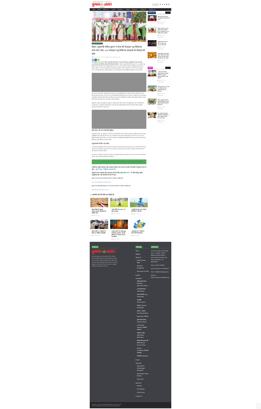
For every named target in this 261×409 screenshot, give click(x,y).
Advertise (143, 9)
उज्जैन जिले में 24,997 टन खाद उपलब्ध (118, 210)
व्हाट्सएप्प (112, 169)
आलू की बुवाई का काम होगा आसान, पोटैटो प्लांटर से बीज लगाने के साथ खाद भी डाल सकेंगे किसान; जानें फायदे (163, 56)
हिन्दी (157, 3)
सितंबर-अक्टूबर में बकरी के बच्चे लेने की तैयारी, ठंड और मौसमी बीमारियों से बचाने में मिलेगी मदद (163, 102)
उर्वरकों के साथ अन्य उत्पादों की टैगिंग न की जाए (138, 210)
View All (168, 12)
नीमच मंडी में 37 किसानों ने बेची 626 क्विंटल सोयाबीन (99, 232)
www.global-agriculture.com (100, 190)
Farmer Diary (141, 392)
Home (93, 9)
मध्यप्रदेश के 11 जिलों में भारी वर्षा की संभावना (137, 232)
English (154, 3)
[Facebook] (93, 60)
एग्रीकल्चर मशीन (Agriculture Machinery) (141, 335)
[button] (108, 9)
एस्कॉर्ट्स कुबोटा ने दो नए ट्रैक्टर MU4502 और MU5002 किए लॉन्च (163, 43)
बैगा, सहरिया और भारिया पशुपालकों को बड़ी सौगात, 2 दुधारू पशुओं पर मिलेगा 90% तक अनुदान (163, 116)
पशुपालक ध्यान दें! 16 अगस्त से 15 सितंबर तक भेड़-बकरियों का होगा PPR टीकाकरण (163, 89)
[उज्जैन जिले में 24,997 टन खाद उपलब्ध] (119, 199)
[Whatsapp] (98, 60)
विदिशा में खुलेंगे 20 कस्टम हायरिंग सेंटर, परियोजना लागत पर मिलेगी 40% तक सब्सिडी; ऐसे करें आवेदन (163, 31)
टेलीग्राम (105, 169)
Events (128, 9)
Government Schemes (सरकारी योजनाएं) (142, 327)
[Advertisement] (119, 82)
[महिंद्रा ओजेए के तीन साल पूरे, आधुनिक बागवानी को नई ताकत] (152, 20)
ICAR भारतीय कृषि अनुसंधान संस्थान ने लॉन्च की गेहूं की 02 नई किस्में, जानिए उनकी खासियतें (121, 162)
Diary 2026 (140, 379)
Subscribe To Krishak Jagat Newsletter (141, 368)
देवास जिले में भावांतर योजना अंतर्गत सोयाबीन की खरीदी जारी (99, 211)
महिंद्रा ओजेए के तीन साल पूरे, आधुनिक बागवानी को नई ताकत (164, 18)
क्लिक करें (126, 172)
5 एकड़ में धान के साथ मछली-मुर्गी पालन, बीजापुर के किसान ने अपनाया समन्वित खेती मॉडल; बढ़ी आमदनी (163, 75)
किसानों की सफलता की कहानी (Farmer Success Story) (142, 343)
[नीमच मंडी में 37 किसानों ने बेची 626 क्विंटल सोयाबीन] (99, 221)
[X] (96, 60)
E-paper (113, 9)
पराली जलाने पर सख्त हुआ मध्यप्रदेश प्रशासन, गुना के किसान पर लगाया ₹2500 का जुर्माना (119, 234)
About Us (105, 9)
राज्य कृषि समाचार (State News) (97, 43)
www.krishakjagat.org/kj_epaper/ (101, 182)
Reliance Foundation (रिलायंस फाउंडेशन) (143, 350)
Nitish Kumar (110, 57)
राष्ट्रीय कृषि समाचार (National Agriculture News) (142, 283)
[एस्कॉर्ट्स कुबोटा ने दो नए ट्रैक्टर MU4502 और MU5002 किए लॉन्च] (152, 45)
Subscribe (134, 9)
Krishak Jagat (117, 57)
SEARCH (99, 9)
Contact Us (152, 9)
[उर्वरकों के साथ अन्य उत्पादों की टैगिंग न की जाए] (139, 199)
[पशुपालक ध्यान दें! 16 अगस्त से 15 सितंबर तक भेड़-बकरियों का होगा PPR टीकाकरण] (152, 91)
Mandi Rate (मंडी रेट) (142, 316)
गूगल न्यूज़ (98, 169)
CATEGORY (120, 9)
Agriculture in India (143, 271)
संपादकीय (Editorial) (142, 356)
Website (139, 386)
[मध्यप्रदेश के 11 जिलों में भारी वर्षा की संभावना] (139, 221)
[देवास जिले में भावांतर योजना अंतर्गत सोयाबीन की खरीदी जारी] (99, 199)
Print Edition (141, 389)
